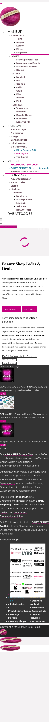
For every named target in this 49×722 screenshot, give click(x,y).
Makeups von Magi (27, 60)
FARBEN (15, 74)
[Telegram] (1, 4)
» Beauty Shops (17, 621)
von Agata (22, 154)
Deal (3, 394)
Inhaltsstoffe (18, 143)
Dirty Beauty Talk (26, 150)
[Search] (1, 223)
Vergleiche (22, 108)
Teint (19, 39)
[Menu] (1, 219)
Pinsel (19, 49)
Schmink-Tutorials (26, 67)
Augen (20, 42)
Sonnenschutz (19, 140)
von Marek (22, 157)
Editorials (21, 118)
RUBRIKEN (17, 105)
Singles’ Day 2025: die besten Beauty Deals (23, 441)
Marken (15, 189)
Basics (20, 70)
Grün (19, 91)
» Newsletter (37, 608)
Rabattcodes (18, 182)
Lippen (20, 46)
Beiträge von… (19, 147)
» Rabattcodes (16, 604)
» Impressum (37, 621)
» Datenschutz (38, 611)
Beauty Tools (23, 210)
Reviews (21, 112)
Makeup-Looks (28, 472)
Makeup (14, 31)
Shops (14, 186)
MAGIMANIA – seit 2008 (24, 165)
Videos (13, 161)
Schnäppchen (24, 199)
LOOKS (15, 56)
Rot (18, 81)
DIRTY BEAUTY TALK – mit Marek (30, 168)
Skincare (16, 126)
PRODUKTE (17, 35)
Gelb (19, 87)
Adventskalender (21, 179)
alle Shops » (29, 309)
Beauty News (24, 115)
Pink (19, 101)
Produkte (16, 193)
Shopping (16, 175)
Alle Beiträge (18, 130)
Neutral (20, 77)
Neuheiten (22, 196)
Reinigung (17, 133)
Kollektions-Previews (26, 479)
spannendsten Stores (16, 508)
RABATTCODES (9, 226)
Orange (20, 84)
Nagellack (22, 53)
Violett (20, 98)
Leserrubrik (23, 122)
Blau (19, 94)
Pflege (14, 136)
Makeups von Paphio (28, 63)
